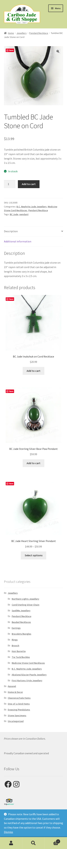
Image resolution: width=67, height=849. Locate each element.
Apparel (12, 686)
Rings (15, 639)
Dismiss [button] (8, 832)
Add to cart (29, 184)
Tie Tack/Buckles (21, 657)
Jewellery (21, 33)
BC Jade (14, 214)
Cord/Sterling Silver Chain (25, 604)
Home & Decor (15, 692)
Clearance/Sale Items (19, 697)
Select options (33, 555)
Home (11, 33)
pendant (24, 214)
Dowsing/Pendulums (19, 709)
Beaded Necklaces (21, 622)
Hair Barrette (19, 651)
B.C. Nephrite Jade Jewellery (31, 206)
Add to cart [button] (33, 370)
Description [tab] (11, 231)
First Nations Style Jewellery (27, 680)
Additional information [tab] (17, 241)
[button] (58, 51)
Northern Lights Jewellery (25, 598)
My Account (11, 843)
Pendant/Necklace (38, 33)
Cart (52, 840)
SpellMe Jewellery (21, 610)
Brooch (15, 645)
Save (11, 50)
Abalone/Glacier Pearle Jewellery (29, 674)
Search (33, 843)
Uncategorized (16, 721)
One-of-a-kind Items (19, 703)
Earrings (16, 628)
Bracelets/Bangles (21, 633)
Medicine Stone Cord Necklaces (28, 662)
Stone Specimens (17, 715)
